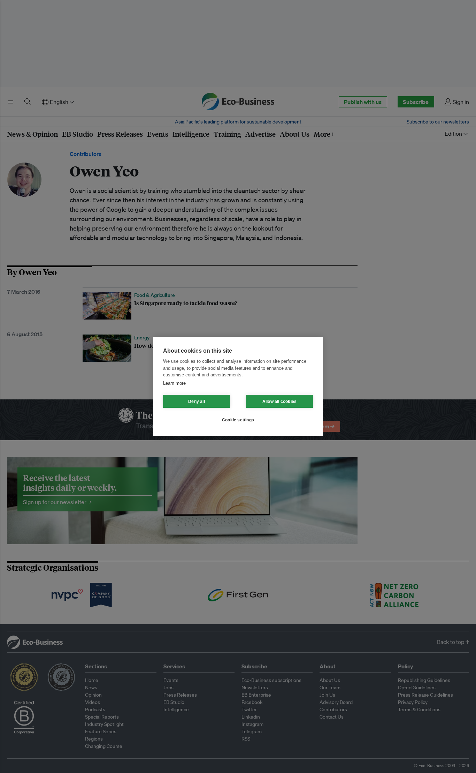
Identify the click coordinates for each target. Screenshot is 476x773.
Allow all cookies (279, 401)
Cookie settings (238, 420)
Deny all (196, 401)
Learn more (174, 383)
